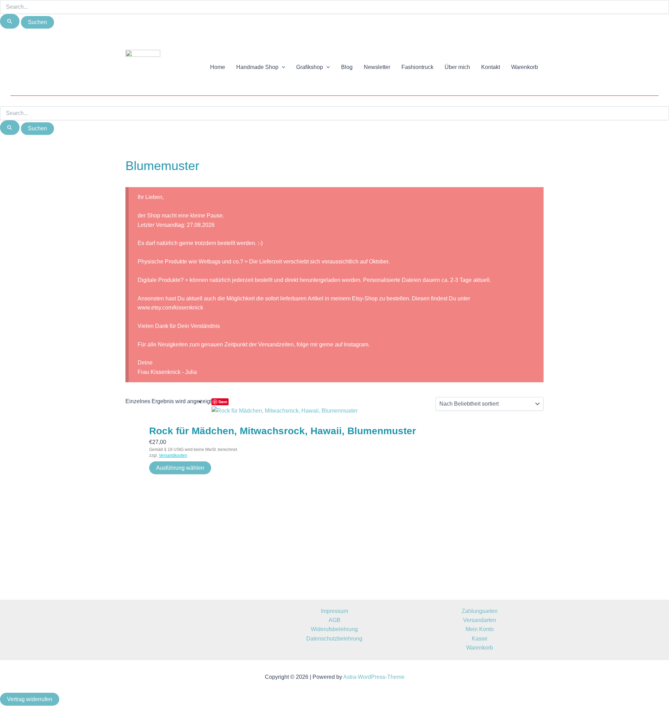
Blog (347, 67)
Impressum (334, 611)
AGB (334, 620)
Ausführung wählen (180, 468)
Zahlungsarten (480, 611)
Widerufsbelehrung (334, 629)
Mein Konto (480, 629)
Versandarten (479, 620)
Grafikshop (309, 67)
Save (222, 401)
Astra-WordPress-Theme (374, 677)
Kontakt (490, 67)
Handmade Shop (257, 67)
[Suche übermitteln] (10, 21)
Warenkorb (524, 67)
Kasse (479, 639)
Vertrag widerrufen (29, 699)
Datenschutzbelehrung (334, 639)
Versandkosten (173, 455)
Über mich (457, 67)
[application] (281, 67)
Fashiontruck (417, 67)
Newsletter (377, 67)
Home (217, 67)
